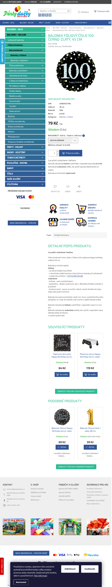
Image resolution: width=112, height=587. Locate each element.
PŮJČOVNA (12, 184)
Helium (11, 131)
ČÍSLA (10, 173)
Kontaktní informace (94, 488)
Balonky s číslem (18, 55)
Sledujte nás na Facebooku (16, 500)
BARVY (10, 168)
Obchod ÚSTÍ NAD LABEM (68, 489)
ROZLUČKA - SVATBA (17, 163)
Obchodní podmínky (94, 492)
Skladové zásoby (37, 489)
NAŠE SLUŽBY (13, 179)
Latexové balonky (16, 40)
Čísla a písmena (16, 65)
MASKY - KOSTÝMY (16, 152)
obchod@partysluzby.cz (16, 489)
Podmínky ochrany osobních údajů (97, 496)
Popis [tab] (49, 235)
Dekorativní (14, 111)
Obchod (12, 2)
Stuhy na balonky (15, 126)
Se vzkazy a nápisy (17, 85)
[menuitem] (8, 22)
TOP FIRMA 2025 (2, 566)
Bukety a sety (15, 96)
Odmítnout (70, 568)
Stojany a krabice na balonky (21, 141)
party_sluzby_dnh (13, 505)
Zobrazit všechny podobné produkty (76, 467)
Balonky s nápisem (19, 60)
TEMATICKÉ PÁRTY (16, 157)
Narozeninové (16, 50)
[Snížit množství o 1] (57, 154)
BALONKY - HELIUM (16, 35)
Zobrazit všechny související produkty (76, 391)
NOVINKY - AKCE (15, 29)
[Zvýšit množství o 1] (57, 151)
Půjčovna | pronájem (66, 500)
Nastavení (21, 582)
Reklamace (35, 500)
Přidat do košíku (72, 153)
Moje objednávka (93, 503)
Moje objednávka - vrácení (23, 223)
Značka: (60, 46)
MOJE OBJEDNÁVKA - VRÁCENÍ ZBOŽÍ (31, 553)
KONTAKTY (57, 2)
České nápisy (15, 91)
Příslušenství (14, 136)
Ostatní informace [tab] (61, 235)
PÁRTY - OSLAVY (15, 147)
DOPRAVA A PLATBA (71, 2)
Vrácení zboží (36, 496)
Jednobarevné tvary (18, 75)
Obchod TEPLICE (65, 492)
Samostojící (14, 101)
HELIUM (45, 2)
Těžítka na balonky (16, 121)
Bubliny (11, 116)
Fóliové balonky (15, 45)
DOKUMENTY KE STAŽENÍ (95, 500)
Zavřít (53, 181)
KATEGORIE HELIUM (75, 276)
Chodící (12, 106)
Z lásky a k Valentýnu (18, 80)
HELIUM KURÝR (64, 496)
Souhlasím (90, 568)
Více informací (40, 575)
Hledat (68, 11)
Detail (64, 447)
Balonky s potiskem (18, 70)
